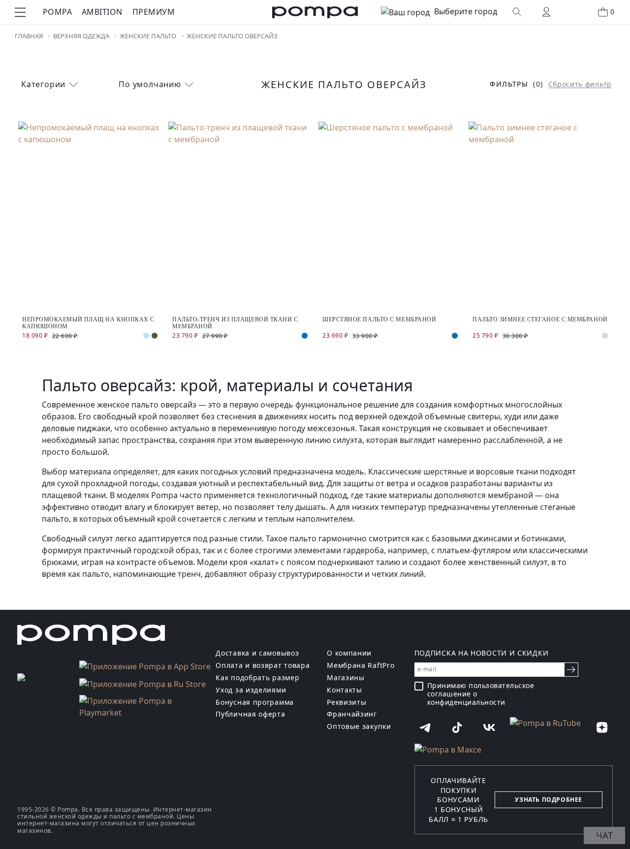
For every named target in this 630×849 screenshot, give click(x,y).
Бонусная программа (255, 702)
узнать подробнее (548, 799)
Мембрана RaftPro (360, 665)
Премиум (153, 11)
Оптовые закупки (359, 727)
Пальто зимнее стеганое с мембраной (540, 319)
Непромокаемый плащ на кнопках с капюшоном (88, 323)
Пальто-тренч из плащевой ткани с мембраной (235, 323)
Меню (20, 12)
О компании (349, 653)
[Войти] (546, 12)
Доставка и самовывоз (257, 653)
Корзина (612, 11)
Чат (604, 835)
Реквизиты (346, 702)
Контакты (344, 690)
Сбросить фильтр (580, 84)
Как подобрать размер (257, 678)
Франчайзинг (352, 714)
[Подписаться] (571, 669)
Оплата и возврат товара (263, 665)
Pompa (57, 11)
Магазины (346, 678)
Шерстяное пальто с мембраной (379, 319)
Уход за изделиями (251, 690)
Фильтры (509, 84)
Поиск (517, 12)
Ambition (102, 11)
